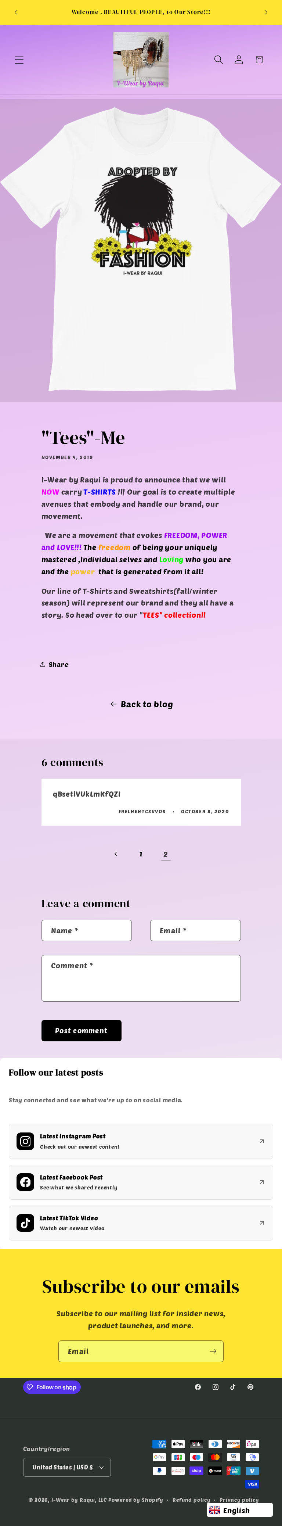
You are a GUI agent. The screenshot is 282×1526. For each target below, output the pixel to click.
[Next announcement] (266, 12)
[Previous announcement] (16, 12)
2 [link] (165, 854)
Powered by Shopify (135, 1500)
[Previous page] (116, 854)
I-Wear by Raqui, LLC (79, 1500)
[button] (19, 60)
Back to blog (147, 704)
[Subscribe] (213, 1351)
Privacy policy (239, 1500)
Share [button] (59, 664)
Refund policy (191, 1500)
